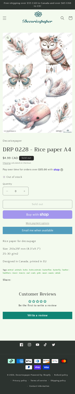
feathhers (7, 273)
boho (25, 270)
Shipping (7, 163)
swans (51, 273)
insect (14, 273)
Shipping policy (58, 381)
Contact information (39, 386)
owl (28, 273)
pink (39, 273)
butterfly (57, 270)
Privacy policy (20, 381)
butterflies (47, 270)
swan (44, 273)
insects (22, 273)
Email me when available (37, 230)
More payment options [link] (37, 223)
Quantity (7, 184)
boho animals (35, 270)
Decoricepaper (23, 375)
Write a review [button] (37, 315)
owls (33, 273)
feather (65, 270)
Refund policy (61, 375)
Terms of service (39, 381)
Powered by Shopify (41, 375)
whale (57, 273)
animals (18, 270)
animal (10, 270)
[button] (5, 18)
